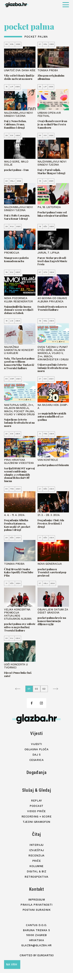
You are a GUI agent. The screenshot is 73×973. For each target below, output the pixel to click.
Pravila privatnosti (36, 904)
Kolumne (36, 866)
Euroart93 (45, 955)
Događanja (37, 772)
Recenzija (36, 855)
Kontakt (36, 889)
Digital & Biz (36, 871)
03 (44, 688)
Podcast (36, 805)
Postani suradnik (36, 909)
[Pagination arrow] (18, 689)
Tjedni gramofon (36, 821)
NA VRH (11, 964)
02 (36, 688)
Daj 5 (36, 754)
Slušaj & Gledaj (36, 790)
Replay (36, 800)
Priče (36, 860)
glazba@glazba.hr (36, 945)
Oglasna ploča (37, 749)
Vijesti (36, 733)
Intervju (36, 844)
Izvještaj (36, 850)
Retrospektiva (36, 876)
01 (29, 688)
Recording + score (36, 816)
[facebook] (31, 703)
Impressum (36, 899)
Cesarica (36, 759)
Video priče (36, 811)
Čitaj (36, 834)
